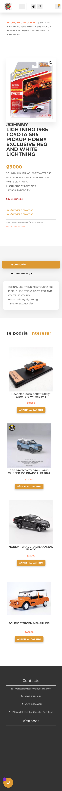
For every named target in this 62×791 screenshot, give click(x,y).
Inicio (11, 22)
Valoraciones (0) (21, 273)
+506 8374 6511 (33, 696)
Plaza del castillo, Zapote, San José (32, 712)
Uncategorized (27, 22)
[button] (19, 210)
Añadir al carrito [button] (31, 410)
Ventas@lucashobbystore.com (33, 688)
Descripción (17, 264)
